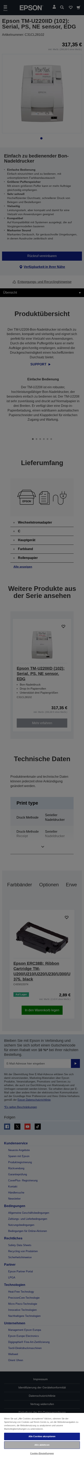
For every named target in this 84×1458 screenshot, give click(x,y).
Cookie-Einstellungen (42, 1453)
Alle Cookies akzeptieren (42, 1436)
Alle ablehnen (41, 1445)
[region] (42, 1435)
